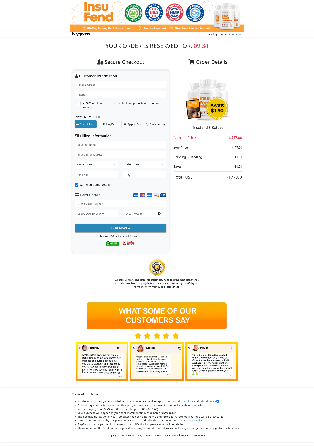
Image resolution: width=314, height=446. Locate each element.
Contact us (235, 34)
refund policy (208, 401)
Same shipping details (95, 185)
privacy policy (194, 420)
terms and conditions (180, 401)
